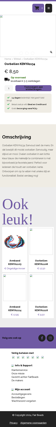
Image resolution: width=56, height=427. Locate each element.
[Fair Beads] (16, 8)
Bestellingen (18, 397)
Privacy (14, 423)
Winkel (17, 59)
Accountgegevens (21, 394)
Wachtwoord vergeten (23, 401)
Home (7, 59)
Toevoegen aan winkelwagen (33, 88)
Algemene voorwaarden (33, 423)
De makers (17, 380)
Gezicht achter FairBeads (24, 377)
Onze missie (18, 373)
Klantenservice (19, 370)
